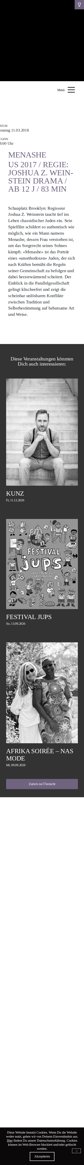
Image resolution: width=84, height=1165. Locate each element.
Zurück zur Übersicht (42, 784)
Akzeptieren (42, 1156)
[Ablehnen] (76, 1150)
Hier (10, 1140)
